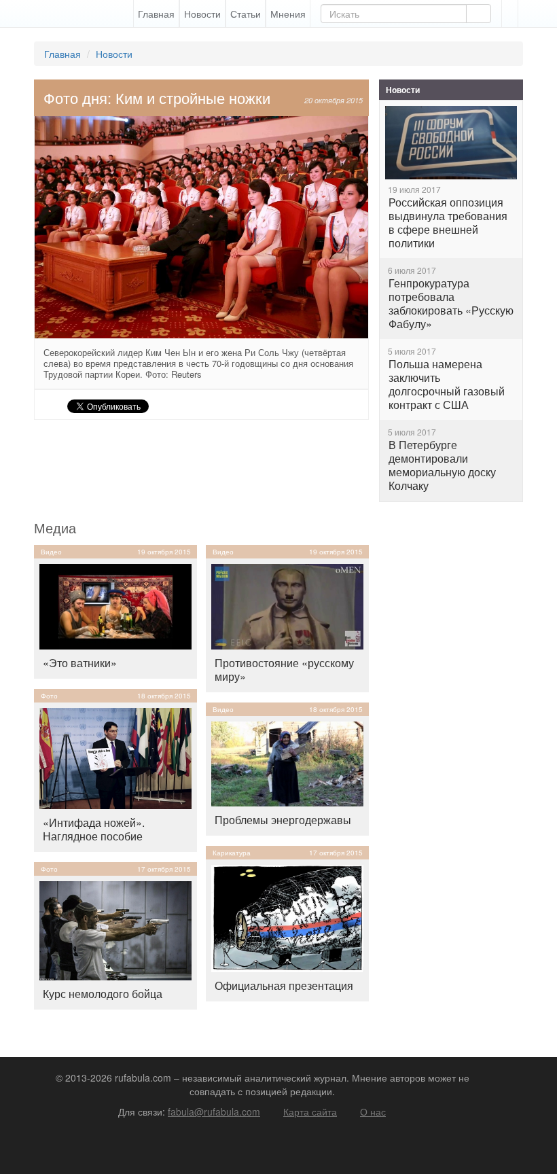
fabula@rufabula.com (214, 1111)
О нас (373, 1111)
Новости (202, 13)
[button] (509, 13)
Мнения (288, 13)
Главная (156, 13)
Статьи (245, 13)
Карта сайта (310, 1111)
